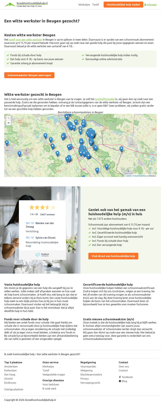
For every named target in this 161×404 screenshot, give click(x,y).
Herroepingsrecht (90, 382)
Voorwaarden (88, 366)
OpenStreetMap (140, 175)
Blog (124, 381)
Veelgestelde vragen (53, 374)
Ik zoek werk (49, 388)
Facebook (127, 377)
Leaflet (128, 175)
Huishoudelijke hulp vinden (123, 4)
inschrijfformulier (105, 99)
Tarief (95, 4)
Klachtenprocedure (91, 374)
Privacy (84, 378)
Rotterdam (10, 370)
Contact (123, 370)
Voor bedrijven (50, 384)
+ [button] (9, 118)
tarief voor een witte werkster (25, 39)
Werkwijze (84, 4)
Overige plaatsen (13, 389)
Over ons (124, 366)
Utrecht (8, 378)
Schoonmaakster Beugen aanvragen (29, 75)
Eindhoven (10, 382)
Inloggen (151, 4)
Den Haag (9, 374)
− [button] (9, 123)
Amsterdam (11, 366)
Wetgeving (86, 370)
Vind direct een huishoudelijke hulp (113, 256)
